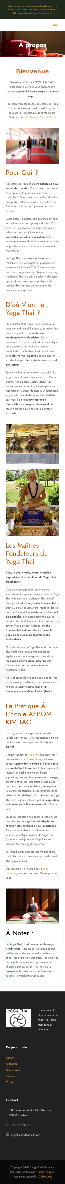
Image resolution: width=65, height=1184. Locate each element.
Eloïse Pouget (46, 1172)
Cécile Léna (45, 1177)
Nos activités (13, 1070)
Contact (10, 1082)
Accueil (10, 1058)
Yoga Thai (33, 755)
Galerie (10, 1076)
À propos (11, 1064)
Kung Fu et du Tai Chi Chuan (40, 117)
